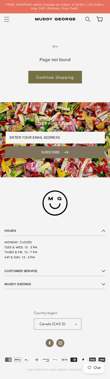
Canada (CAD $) (53, 323)
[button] (7, 19)
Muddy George (69, 369)
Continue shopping (55, 77)
